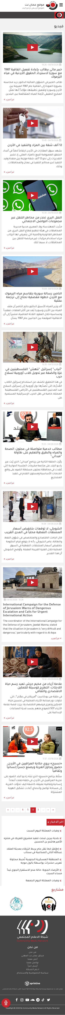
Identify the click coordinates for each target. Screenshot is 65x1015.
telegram (38, 999)
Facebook (16, 999)
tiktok (43, 1000)
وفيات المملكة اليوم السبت (42, 831)
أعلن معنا (32, 959)
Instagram (22, 999)
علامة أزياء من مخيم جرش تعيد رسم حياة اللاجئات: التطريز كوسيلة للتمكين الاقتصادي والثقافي (33, 688)
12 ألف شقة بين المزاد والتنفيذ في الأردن (34, 145)
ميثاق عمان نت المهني (32, 956)
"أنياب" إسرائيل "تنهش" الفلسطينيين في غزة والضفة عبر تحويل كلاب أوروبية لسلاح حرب (33, 373)
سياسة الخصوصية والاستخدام (32, 973)
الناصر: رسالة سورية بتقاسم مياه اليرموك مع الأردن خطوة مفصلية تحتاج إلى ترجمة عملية (33, 297)
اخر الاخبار (56, 822)
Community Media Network (33, 1008)
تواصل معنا (32, 963)
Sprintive (29, 989)
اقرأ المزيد (10, 100)
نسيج (59, 729)
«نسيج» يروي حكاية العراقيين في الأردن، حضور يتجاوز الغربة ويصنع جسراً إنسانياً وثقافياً (34, 767)
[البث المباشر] (5, 1002)
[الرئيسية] (51, 5)
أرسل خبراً (32, 966)
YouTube (27, 999)
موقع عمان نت (34, 5)
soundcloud (32, 999)
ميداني (59, 414)
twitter (48, 999)
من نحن (32, 952)
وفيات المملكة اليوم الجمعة (42, 880)
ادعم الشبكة (32, 969)
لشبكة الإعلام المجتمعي (9, 989)
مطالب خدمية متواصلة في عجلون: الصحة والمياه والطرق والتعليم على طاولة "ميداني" (33, 453)
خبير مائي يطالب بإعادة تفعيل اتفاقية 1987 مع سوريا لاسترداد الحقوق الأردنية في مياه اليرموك (33, 73)
